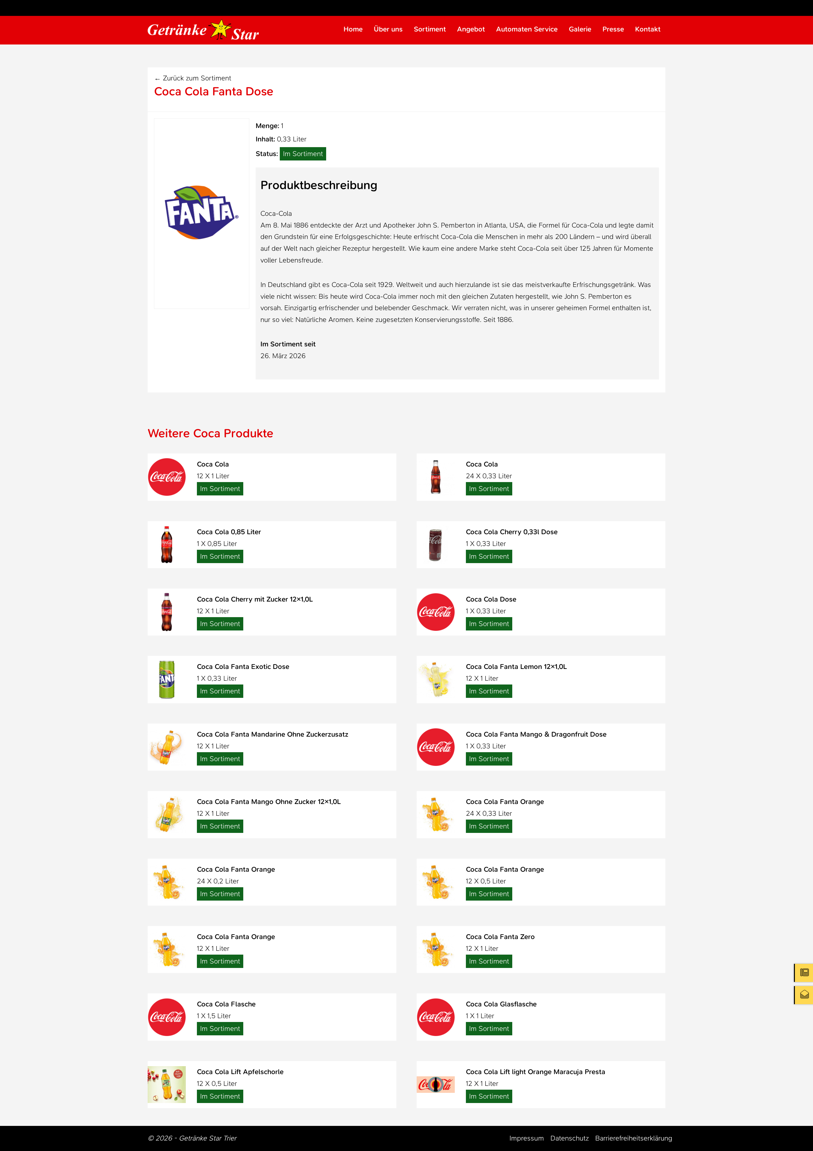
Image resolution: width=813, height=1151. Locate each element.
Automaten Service (527, 29)
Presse (613, 29)
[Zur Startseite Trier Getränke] (203, 29)
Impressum (526, 1138)
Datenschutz (569, 1138)
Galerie (580, 29)
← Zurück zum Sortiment (192, 78)
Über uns (388, 29)
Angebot (471, 29)
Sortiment (430, 29)
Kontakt (648, 29)
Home (353, 29)
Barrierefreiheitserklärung (633, 1138)
